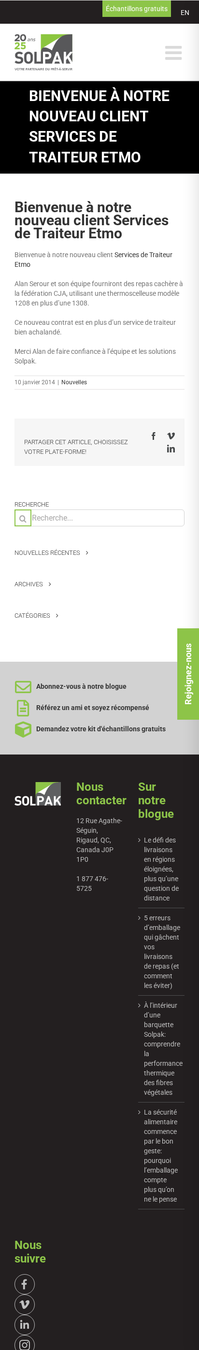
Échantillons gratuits (137, 9)
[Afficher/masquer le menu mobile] (175, 53)
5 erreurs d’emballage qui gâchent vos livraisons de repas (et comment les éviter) (162, 951)
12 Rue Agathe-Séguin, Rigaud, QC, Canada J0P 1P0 (99, 840)
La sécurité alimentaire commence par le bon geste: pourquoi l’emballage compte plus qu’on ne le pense (161, 1155)
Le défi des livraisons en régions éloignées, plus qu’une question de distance (161, 869)
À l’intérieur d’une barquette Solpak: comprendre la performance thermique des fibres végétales (162, 1049)
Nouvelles (74, 382)
